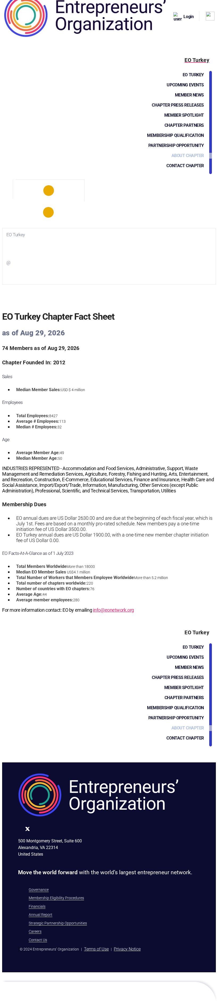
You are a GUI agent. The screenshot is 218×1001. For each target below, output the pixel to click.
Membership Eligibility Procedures (56, 898)
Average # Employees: (37, 421)
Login (188, 16)
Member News (189, 95)
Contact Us (38, 940)
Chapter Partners (184, 125)
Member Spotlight (184, 115)
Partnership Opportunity (176, 145)
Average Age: (29, 594)
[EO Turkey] (48, 190)
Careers (35, 931)
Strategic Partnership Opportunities (58, 923)
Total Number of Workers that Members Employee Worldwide (75, 577)
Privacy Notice (127, 949)
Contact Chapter (185, 165)
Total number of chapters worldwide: (51, 583)
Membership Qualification (175, 135)
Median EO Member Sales (41, 572)
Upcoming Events (185, 84)
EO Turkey (193, 74)
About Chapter (187, 155)
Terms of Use (96, 949)
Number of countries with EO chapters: (53, 588)
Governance (39, 890)
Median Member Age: (37, 458)
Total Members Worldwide (41, 566)
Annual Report (40, 915)
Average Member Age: (38, 452)
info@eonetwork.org (113, 610)
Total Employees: (32, 415)
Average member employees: (44, 599)
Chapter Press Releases (178, 105)
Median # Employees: (36, 426)
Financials (37, 906)
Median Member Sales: (38, 389)
